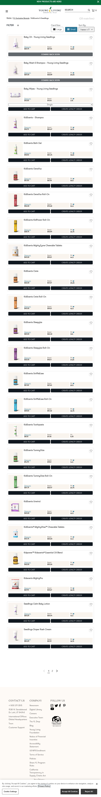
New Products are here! (49, 1)
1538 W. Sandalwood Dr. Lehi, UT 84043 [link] (18, 711)
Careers (33, 713)
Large (59, 29)
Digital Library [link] (36, 709)
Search (69, 10)
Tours (11, 723)
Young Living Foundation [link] (35, 731)
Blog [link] (31, 725)
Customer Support (17, 727)
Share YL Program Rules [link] (37, 764)
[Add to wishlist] (91, 37)
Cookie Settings (10, 792)
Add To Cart (29, 109)
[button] (88, 10)
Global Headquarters (18, 719)
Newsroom (34, 705)
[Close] (97, 784)
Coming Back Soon (50, 54)
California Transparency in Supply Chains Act (38, 773)
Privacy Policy (44, 786)
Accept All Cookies (70, 792)
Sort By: (82, 25)
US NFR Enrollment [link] (37, 750)
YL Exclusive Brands (21, 18)
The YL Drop (35, 721)
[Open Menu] (7, 11)
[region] (50, 788)
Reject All (89, 792)
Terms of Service (37, 754)
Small (73, 29)
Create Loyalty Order (72, 109)
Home (9, 18)
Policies (33, 758)
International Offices (18, 716)
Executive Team (36, 717)
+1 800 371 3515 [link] (15, 705)
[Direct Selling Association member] (56, 721)
